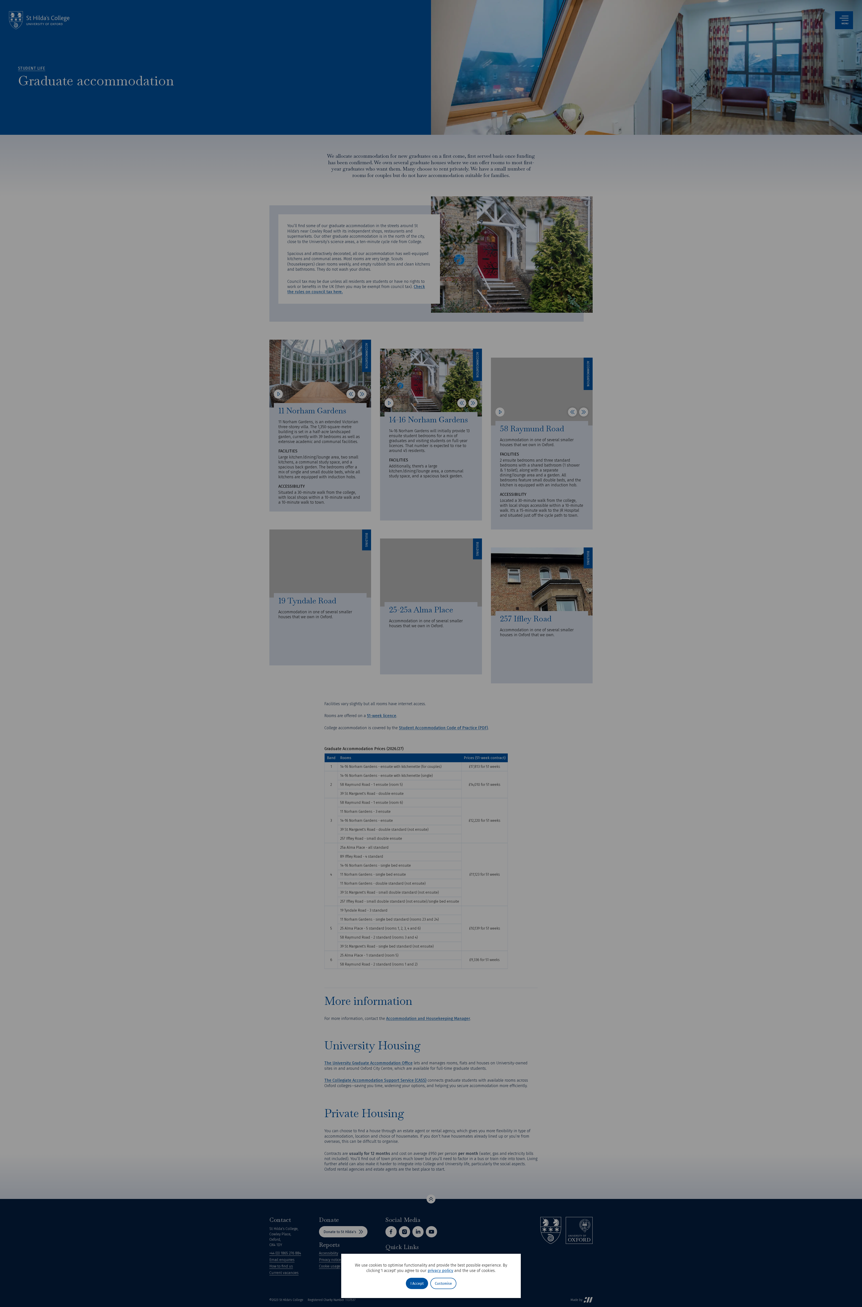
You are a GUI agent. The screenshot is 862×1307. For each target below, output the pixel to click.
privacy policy (440, 1270)
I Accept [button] (417, 1283)
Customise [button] (443, 1283)
